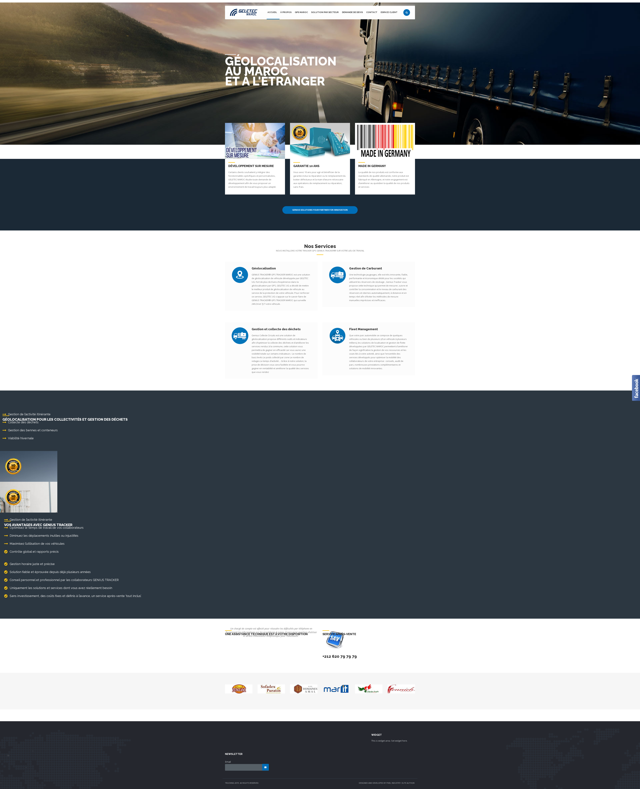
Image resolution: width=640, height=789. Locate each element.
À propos (286, 12)
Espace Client (389, 12)
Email (228, 761)
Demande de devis (352, 12)
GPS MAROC (301, 12)
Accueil (272, 12)
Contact (371, 12)
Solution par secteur (325, 12)
